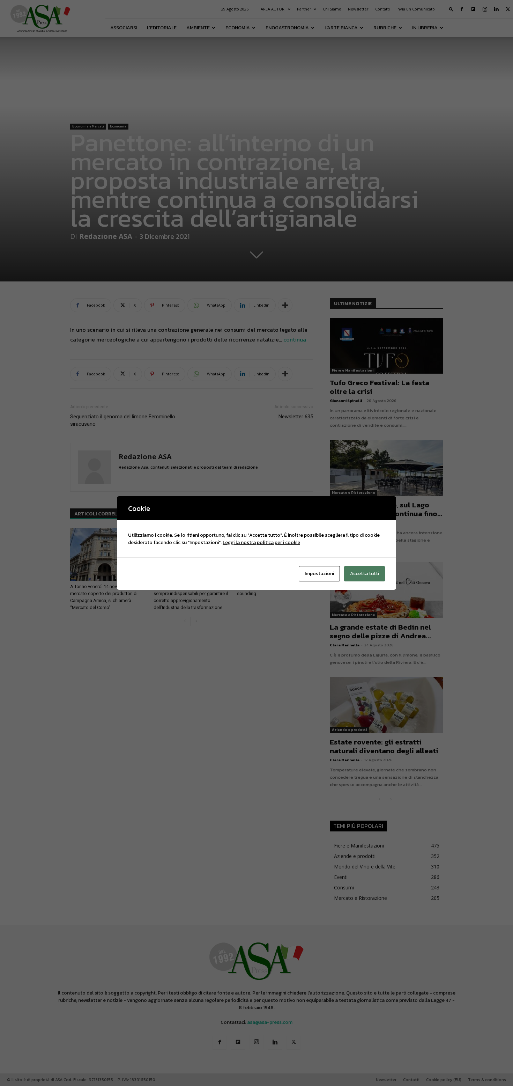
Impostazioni (319, 573)
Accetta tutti (364, 573)
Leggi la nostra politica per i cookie (261, 542)
